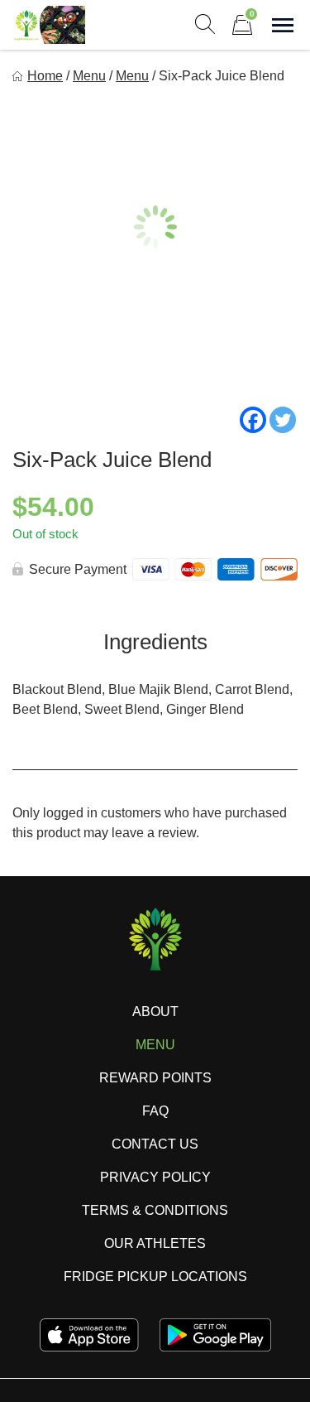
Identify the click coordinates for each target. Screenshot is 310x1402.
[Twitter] (282, 420)
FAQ (155, 1111)
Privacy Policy (155, 1177)
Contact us (155, 1144)
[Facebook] (253, 420)
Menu (89, 76)
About (155, 1012)
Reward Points (155, 1078)
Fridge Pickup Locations (155, 1277)
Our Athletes (155, 1243)
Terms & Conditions (155, 1210)
